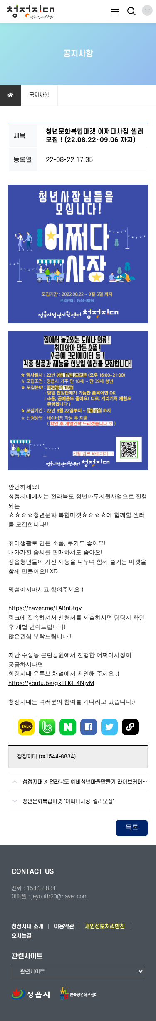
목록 (132, 828)
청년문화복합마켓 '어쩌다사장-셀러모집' (68, 801)
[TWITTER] (109, 727)
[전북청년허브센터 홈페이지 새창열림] (78, 998)
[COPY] (130, 727)
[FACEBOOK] (88, 727)
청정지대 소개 (27, 926)
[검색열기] (131, 11)
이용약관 (64, 926)
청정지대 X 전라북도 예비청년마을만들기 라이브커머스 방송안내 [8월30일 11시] (85, 782)
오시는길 (22, 936)
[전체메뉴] (115, 11)
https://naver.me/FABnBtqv (45, 607)
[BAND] (47, 727)
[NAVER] (67, 727)
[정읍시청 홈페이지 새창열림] (35, 998)
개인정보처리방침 (105, 926)
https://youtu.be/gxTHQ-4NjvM (51, 682)
